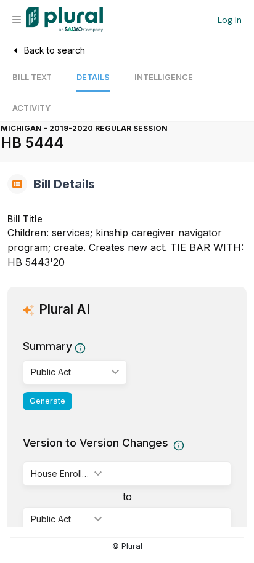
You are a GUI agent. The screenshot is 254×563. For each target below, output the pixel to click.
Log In (230, 19)
